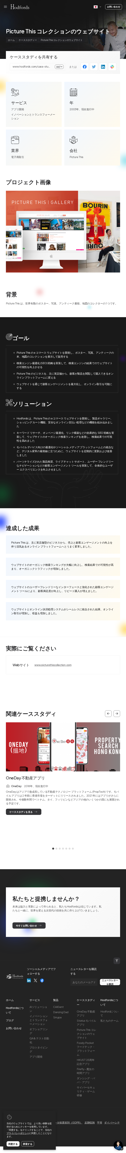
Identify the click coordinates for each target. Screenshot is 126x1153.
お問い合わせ (113, 6)
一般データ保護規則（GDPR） (64, 1122)
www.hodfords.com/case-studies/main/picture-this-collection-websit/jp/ (31, 66)
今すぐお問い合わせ (26, 925)
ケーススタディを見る (21, 811)
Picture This (76, 157)
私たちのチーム (109, 1020)
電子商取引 (17, 157)
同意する (13, 1143)
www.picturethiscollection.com (53, 665)
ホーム (11, 39)
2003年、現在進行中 (82, 109)
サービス (35, 1000)
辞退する (27, 1143)
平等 (99, 1122)
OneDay (16, 786)
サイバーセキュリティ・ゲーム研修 (86, 1091)
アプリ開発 (17, 109)
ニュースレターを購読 (110, 982)
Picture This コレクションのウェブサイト (86, 1033)
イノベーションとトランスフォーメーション (33, 116)
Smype (57, 1017)
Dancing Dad (60, 1012)
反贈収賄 (89, 1122)
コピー (59, 66)
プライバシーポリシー (18, 1133)
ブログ (10, 1020)
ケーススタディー (28, 39)
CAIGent (58, 1007)
